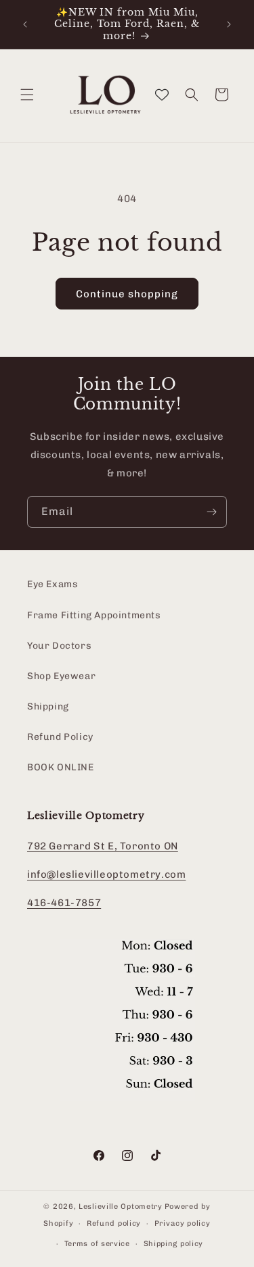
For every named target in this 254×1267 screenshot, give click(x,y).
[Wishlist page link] (162, 94)
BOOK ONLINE (60, 767)
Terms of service (97, 1243)
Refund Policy (60, 737)
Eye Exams (52, 584)
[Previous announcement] (25, 24)
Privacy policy (182, 1223)
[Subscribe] (211, 512)
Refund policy (114, 1223)
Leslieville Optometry (121, 1206)
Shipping (48, 706)
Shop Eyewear (61, 676)
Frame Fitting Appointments (94, 615)
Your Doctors (59, 645)
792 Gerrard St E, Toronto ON (102, 846)
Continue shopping (127, 294)
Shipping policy (174, 1243)
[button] (27, 94)
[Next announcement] (229, 24)
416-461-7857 (64, 903)
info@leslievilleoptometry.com (106, 874)
